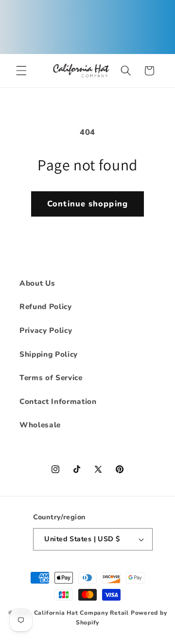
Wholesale (40, 425)
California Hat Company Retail (81, 613)
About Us (37, 283)
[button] (21, 70)
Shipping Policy (48, 354)
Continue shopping (87, 203)
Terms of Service (51, 377)
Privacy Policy (45, 330)
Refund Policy (45, 306)
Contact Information (58, 401)
